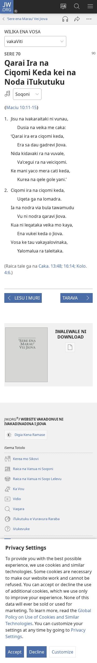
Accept (15, 652)
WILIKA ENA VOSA (22, 32)
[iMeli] (77, 19)
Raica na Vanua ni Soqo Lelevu (32, 479)
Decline (36, 652)
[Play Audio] (65, 19)
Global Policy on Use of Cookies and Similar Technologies (48, 617)
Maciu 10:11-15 (21, 107)
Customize (62, 652)
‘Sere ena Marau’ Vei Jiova (27, 18)
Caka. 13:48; (51, 266)
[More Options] (89, 19)
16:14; (69, 266)
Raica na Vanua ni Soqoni (28, 469)
